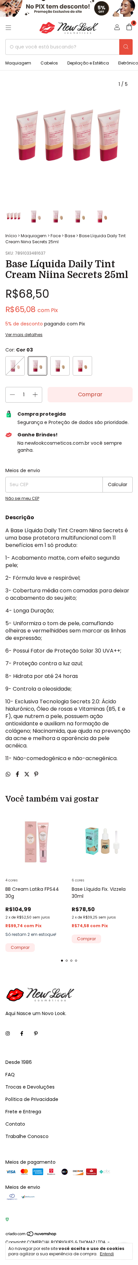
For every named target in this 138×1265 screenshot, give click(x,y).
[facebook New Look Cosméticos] (21, 1033)
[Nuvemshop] (31, 1235)
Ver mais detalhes (24, 334)
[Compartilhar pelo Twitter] (27, 774)
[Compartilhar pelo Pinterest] (36, 774)
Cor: (19, 349)
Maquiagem (18, 63)
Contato (15, 1124)
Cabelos (49, 63)
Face (56, 236)
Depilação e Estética (88, 63)
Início (11, 236)
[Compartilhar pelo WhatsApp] (8, 774)
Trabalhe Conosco (27, 1136)
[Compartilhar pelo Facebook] (18, 774)
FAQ (10, 1074)
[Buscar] (126, 47)
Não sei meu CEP (22, 498)
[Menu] (8, 28)
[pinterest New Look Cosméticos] (35, 1033)
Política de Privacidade (31, 1099)
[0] (129, 27)
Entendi (107, 1254)
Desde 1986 (18, 1062)
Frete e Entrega (23, 1111)
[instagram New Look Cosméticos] (7, 1033)
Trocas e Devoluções (30, 1087)
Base (70, 236)
